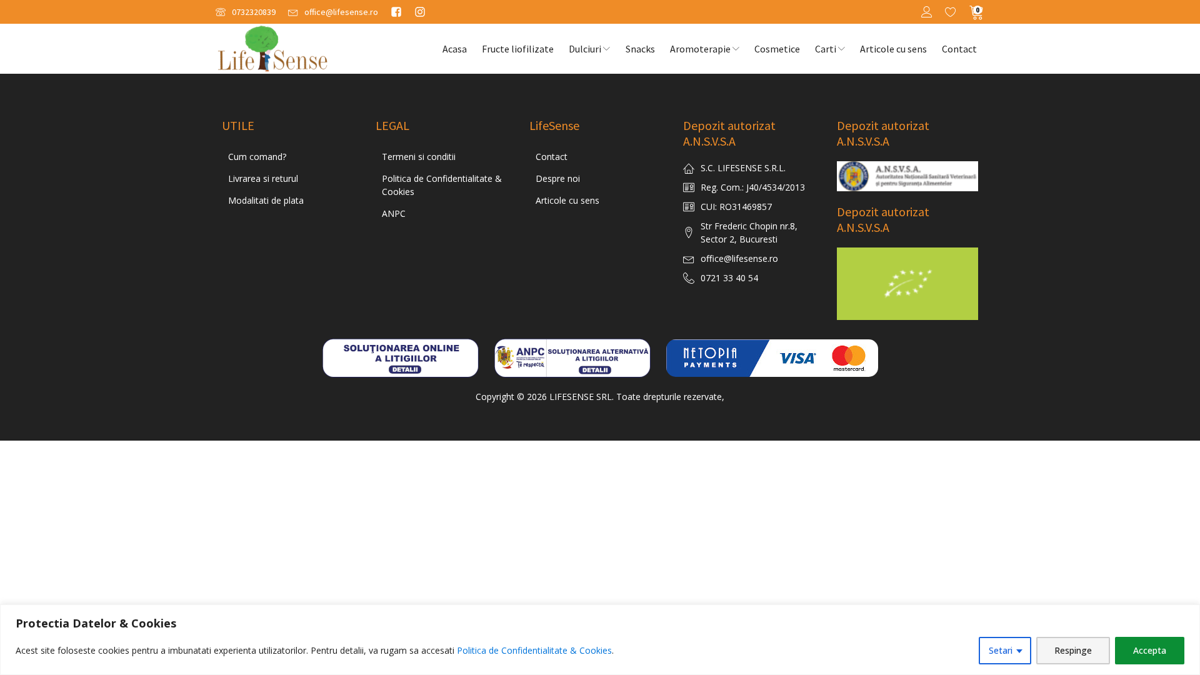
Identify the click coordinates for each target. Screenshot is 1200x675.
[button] (246, 12)
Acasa (454, 48)
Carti (825, 48)
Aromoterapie (700, 48)
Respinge (1073, 650)
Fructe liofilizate (518, 48)
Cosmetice (777, 48)
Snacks (640, 48)
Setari (1000, 650)
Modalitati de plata (266, 200)
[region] (600, 639)
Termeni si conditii (419, 156)
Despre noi (558, 178)
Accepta (1149, 650)
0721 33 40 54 (729, 278)
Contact (959, 48)
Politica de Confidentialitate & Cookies (534, 650)
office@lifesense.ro (739, 258)
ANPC (394, 213)
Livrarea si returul (263, 178)
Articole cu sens (893, 48)
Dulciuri (585, 48)
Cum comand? (257, 156)
